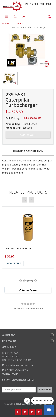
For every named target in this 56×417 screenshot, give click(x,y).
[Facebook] (18, 412)
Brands (21, 23)
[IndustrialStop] (12, 6)
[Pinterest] (32, 412)
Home (5, 23)
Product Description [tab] (28, 151)
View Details (14, 263)
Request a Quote (32, 117)
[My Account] (15, 16)
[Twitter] (25, 412)
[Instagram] (39, 412)
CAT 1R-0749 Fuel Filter (18, 248)
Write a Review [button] (29, 290)
